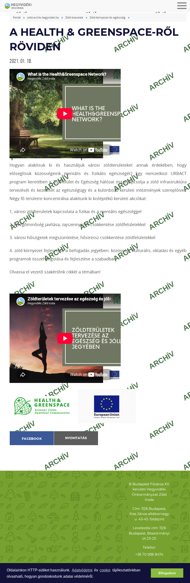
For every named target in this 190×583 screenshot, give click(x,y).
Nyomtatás (76, 438)
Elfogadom (167, 573)
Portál (17, 17)
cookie (105, 570)
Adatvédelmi (82, 570)
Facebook (32, 438)
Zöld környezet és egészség (107, 17)
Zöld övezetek (74, 17)
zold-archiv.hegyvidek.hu (43, 17)
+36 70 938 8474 (149, 554)
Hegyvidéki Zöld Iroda (19, 6)
